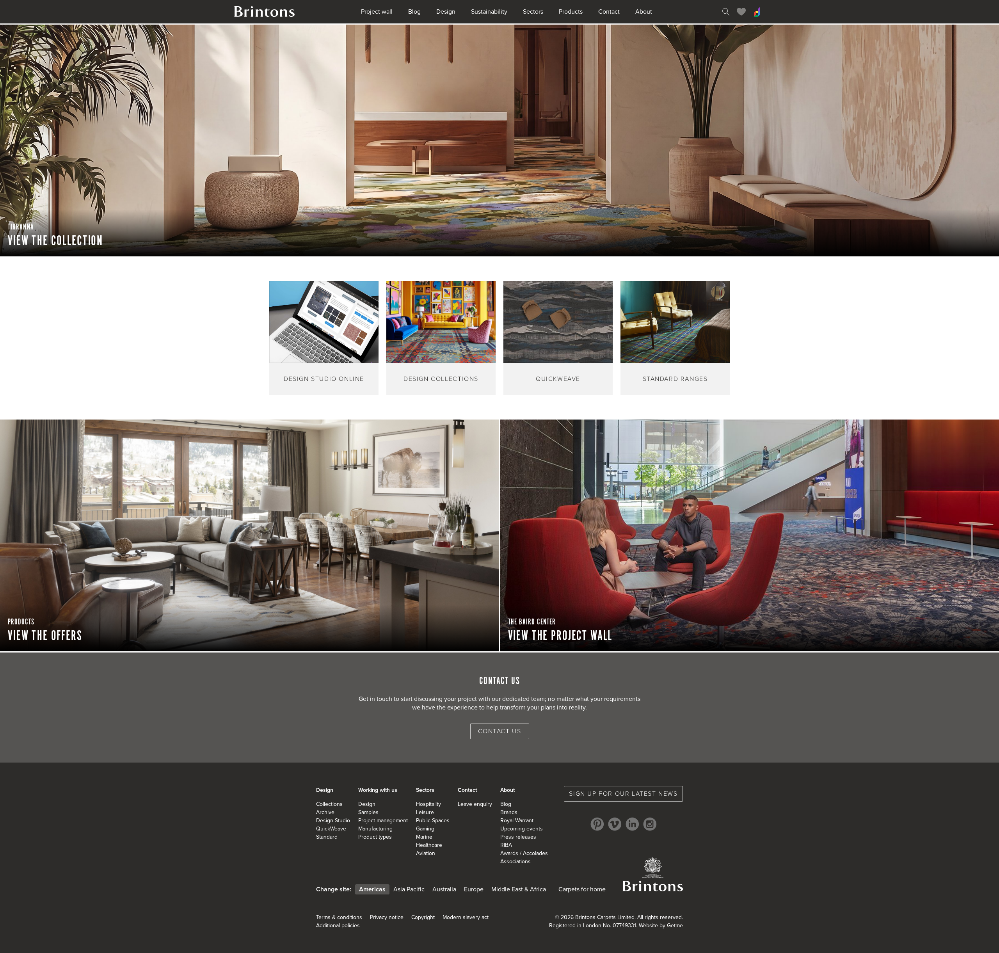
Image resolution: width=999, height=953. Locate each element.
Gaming (425, 828)
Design (445, 12)
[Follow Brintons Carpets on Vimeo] (615, 824)
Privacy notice (387, 917)
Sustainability (489, 12)
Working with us (377, 790)
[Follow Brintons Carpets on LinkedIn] (632, 824)
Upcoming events (521, 828)
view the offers (45, 636)
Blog (414, 12)
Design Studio (333, 820)
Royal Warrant (516, 820)
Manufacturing (375, 828)
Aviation (425, 853)
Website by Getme (661, 925)
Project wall (377, 12)
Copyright (423, 917)
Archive (325, 812)
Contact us (499, 731)
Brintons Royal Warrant (652, 874)
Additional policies (338, 925)
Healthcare (429, 845)
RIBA (506, 845)
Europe (474, 889)
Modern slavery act (466, 917)
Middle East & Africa (518, 889)
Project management (383, 820)
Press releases (518, 837)
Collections (329, 804)
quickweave (558, 379)
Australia (444, 889)
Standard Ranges (675, 379)
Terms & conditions (339, 917)
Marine (424, 837)
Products (571, 12)
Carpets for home (582, 889)
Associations (515, 861)
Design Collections (441, 379)
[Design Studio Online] (757, 11)
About (643, 12)
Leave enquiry (475, 804)
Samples (368, 812)
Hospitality (428, 804)
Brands (508, 812)
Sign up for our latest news (623, 794)
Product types (375, 837)
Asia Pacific (409, 889)
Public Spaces (433, 820)
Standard (327, 837)
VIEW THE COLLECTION (55, 241)
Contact (609, 12)
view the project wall (560, 636)
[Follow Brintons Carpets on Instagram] (650, 824)
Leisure (425, 812)
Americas (372, 889)
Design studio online (324, 379)
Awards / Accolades (524, 853)
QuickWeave (331, 828)
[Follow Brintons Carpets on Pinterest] (597, 824)
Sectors (533, 12)
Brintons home (264, 11)
